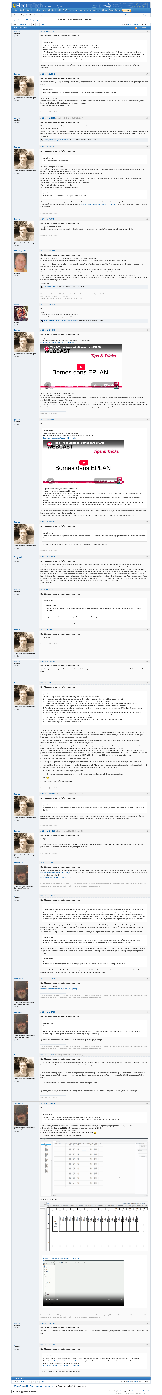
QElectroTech (19, 20)
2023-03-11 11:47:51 (47, 896)
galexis (17, 31)
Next (42, 24)
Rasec (16, 305)
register (135, 24)
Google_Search (114, 10)
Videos (75, 10)
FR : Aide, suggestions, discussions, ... (40, 20)
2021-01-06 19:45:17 (47, 147)
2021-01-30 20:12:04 (47, 522)
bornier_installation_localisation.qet (55, 140)
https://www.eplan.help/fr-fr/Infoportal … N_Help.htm (98, 204)
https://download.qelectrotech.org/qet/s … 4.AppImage (59, 989)
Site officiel (52, 10)
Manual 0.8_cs (95, 10)
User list (22, 10)
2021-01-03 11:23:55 (47, 118)
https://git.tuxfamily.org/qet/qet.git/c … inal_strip (56, 873)
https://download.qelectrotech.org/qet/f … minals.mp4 (61, 1258)
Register (37, 10)
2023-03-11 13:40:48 (47, 1055)
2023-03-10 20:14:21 (47, 794)
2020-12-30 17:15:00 (47, 31)
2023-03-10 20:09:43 (47, 683)
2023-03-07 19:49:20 (47, 630)
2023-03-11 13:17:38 (47, 1012)
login (129, 24)
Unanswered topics (141, 15)
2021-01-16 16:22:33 (47, 304)
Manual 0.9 (84, 10)
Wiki (59, 10)
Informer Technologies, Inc (141, 1391)
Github (104, 10)
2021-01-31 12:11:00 (47, 589)
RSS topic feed (143, 28)
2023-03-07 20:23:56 (47, 661)
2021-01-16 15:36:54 (47, 251)
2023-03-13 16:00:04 (47, 1345)
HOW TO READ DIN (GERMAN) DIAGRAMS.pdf (60, 320)
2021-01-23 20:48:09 (47, 330)
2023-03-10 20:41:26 (47, 831)
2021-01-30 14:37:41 (47, 419)
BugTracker (67, 10)
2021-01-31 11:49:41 (47, 557)
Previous (23, 24)
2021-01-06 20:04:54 (47, 219)
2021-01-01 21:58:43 (47, 74)
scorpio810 (18, 863)
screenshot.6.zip (49, 287)
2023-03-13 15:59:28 (47, 1323)
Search (29, 10)
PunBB (119, 1391)
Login (44, 10)
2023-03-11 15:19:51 (47, 1103)
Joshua (17, 74)
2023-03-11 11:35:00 (47, 862)
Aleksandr (18, 557)
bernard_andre (20, 251)
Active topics (129, 15)
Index (15, 10)
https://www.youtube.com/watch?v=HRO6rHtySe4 (57, 342)
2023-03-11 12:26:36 (47, 979)
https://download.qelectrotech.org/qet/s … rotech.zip (58, 877)
